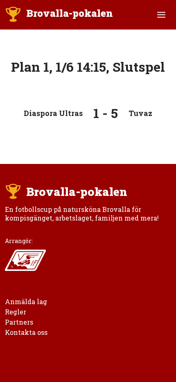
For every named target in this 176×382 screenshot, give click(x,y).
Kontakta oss (26, 332)
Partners (19, 322)
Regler (15, 311)
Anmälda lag (26, 301)
